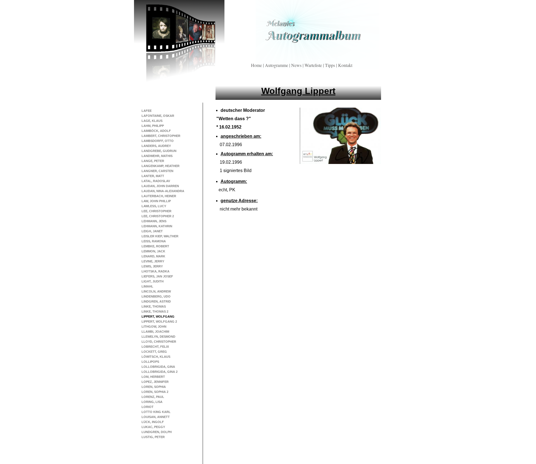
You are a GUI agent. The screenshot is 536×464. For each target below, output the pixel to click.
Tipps (330, 65)
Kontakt (345, 65)
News (297, 65)
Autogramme (277, 65)
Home (257, 65)
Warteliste (314, 65)
